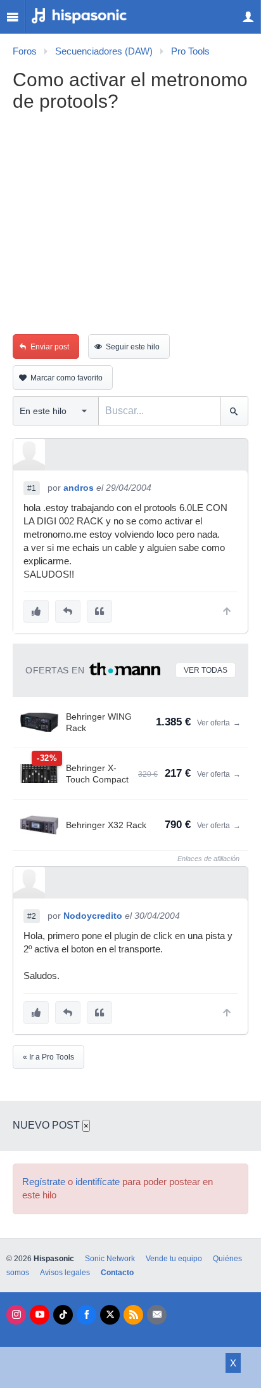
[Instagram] (16, 1315)
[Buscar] (234, 411)
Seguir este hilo (133, 346)
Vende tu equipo (174, 1258)
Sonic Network (110, 1258)
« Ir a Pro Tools (48, 1057)
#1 (31, 488)
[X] (110, 1315)
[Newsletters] (157, 1315)
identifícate (97, 1182)
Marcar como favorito (66, 377)
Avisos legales (65, 1272)
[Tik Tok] (63, 1315)
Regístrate (43, 1182)
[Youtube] (39, 1315)
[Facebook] (86, 1315)
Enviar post (49, 346)
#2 (31, 916)
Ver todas (205, 670)
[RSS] (133, 1315)
